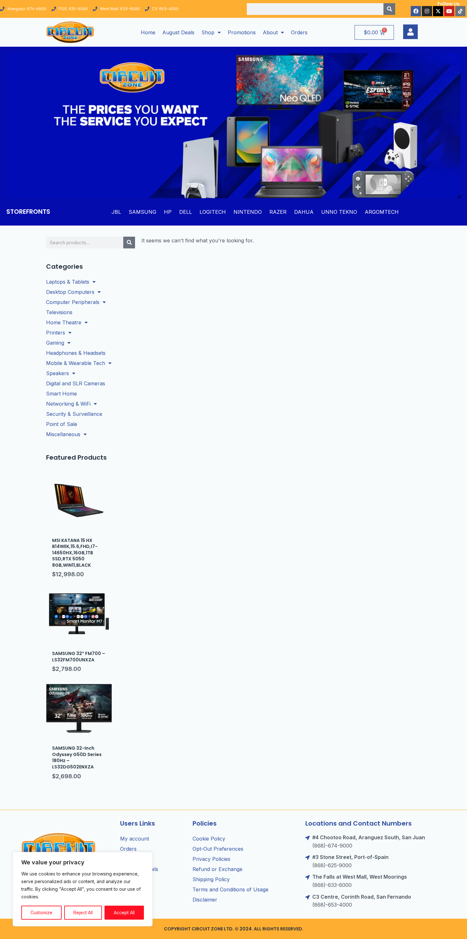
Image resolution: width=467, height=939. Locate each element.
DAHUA (304, 212)
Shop (207, 32)
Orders (299, 32)
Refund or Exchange (217, 869)
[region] (82, 889)
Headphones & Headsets (75, 353)
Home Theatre (63, 322)
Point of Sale (61, 424)
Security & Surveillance (74, 414)
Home (148, 32)
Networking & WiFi (68, 404)
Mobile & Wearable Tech (75, 363)
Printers (55, 332)
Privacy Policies (211, 859)
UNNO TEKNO (339, 212)
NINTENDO (248, 212)
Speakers (57, 373)
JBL (116, 212)
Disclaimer (205, 899)
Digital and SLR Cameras (75, 383)
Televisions (59, 312)
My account (134, 838)
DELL (185, 212)
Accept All (124, 912)
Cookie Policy (209, 838)
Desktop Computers (70, 292)
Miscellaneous (63, 434)
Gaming (55, 343)
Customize (41, 912)
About (270, 32)
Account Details (139, 869)
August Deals (178, 32)
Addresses (132, 859)
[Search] (389, 9)
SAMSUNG (142, 212)
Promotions (242, 32)
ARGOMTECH (382, 212)
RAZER (278, 212)
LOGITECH (213, 212)
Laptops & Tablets (67, 282)
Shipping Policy (211, 879)
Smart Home (61, 393)
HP (168, 212)
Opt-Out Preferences (218, 849)
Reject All (83, 912)
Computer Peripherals (72, 302)
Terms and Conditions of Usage (230, 889)
